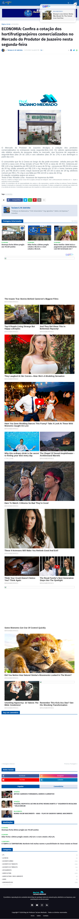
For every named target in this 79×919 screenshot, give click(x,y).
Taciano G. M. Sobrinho (20, 208)
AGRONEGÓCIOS (40, 882)
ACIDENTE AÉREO (40, 861)
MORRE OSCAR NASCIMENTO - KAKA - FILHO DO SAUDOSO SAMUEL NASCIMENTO (43, 813)
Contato (45, 916)
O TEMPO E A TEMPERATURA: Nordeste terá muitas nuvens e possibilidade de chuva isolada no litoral (39, 844)
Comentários (58, 786)
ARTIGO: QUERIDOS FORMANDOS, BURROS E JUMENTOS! (34, 794)
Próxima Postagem (70, 764)
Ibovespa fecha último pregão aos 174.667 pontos (13, 246)
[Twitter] (74, 50)
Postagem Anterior (9, 764)
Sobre (39, 916)
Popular (21, 786)
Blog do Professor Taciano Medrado (35, 912)
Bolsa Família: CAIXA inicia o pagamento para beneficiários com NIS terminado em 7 (65, 247)
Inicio (32, 916)
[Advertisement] (39, 71)
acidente (40, 858)
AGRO (40, 879)
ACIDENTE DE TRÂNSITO (40, 867)
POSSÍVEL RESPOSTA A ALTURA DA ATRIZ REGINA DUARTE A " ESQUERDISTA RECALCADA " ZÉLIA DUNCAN (45, 805)
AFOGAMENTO (40, 870)
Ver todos (74, 221)
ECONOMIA (15, 24)
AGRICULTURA (40, 873)
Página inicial (6, 24)
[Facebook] (71, 50)
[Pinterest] (35, 200)
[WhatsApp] (76, 50)
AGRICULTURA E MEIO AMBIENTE (40, 876)
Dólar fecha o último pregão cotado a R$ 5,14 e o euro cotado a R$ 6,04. (38, 247)
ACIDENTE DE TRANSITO (40, 864)
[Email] (39, 200)
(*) (40, 855)
